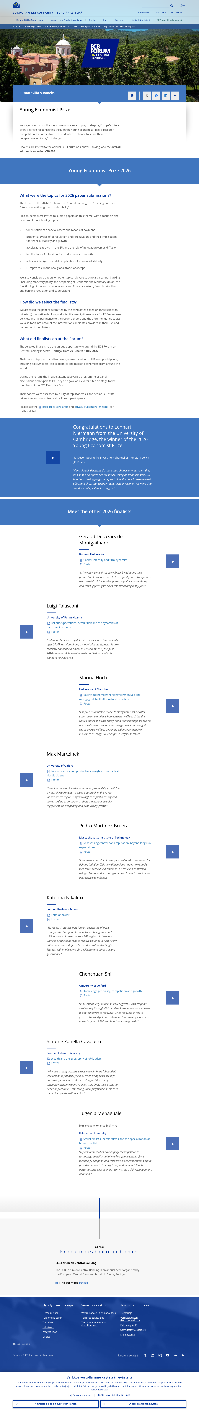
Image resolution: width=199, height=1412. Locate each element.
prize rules (48, 407)
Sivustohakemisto (22, 1344)
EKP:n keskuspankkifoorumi (87, 27)
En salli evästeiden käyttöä (143, 1404)
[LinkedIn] (152, 1355)
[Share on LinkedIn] (166, 96)
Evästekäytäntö (128, 1325)
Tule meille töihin (52, 1318)
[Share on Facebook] (156, 96)
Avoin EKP (161, 13)
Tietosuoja (126, 1313)
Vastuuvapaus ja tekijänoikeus (98, 1313)
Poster (81, 462)
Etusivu (16, 27)
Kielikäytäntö (127, 1335)
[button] (176, 6)
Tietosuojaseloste (82, 1395)
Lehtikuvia (48, 1327)
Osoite (46, 1337)
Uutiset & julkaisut (140, 20)
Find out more (68, 1283)
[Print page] (132, 96)
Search (171, 5)
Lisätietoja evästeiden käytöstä (114, 1395)
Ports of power (60, 915)
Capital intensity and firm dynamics (105, 560)
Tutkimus (120, 20)
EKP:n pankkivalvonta (168, 20)
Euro (105, 20)
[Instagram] (160, 1355)
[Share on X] (147, 96)
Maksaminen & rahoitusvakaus (66, 20)
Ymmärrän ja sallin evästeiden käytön (56, 1404)
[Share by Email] (175, 96)
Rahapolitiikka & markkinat (30, 20)
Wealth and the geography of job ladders (76, 1059)
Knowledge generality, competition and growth (112, 991)
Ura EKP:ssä (177, 13)
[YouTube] (167, 1355)
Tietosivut (48, 1322)
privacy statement (85, 407)
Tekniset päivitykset (92, 1318)
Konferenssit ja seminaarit (57, 27)
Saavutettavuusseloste (133, 1330)
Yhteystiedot (50, 1332)
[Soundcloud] (175, 1355)
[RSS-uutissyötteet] (183, 1355)
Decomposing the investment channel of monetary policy (113, 458)
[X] (145, 1355)
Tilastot (92, 20)
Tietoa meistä (143, 13)
